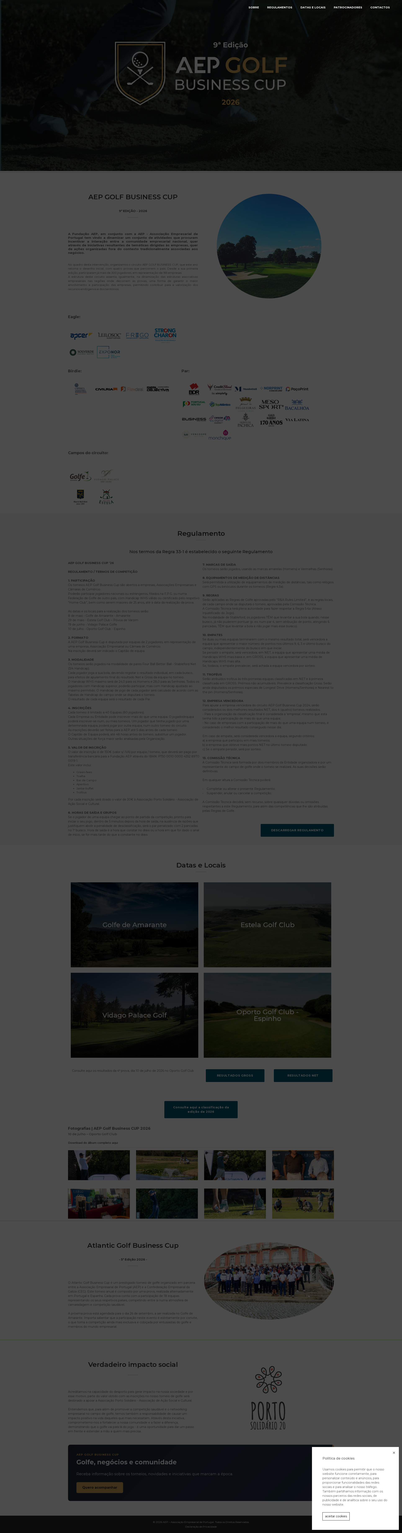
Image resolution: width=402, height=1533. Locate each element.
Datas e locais (313, 7)
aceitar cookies (336, 1516)
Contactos (380, 7)
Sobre (254, 7)
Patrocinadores (348, 7)
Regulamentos (279, 7)
